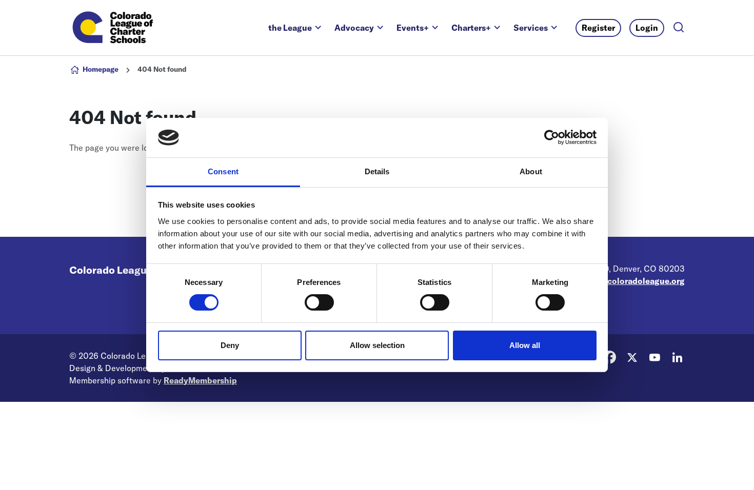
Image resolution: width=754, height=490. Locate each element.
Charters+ (471, 28)
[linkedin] (677, 357)
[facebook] (609, 357)
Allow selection (377, 345)
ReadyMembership (200, 380)
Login (647, 28)
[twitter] (632, 357)
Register (598, 28)
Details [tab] (377, 171)
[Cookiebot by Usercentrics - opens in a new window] (552, 137)
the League (290, 28)
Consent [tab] (223, 171)
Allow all (524, 345)
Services (530, 28)
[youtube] (654, 357)
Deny (230, 345)
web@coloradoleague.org (634, 281)
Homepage (100, 69)
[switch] (319, 302)
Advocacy (354, 28)
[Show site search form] (678, 28)
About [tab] (531, 171)
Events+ (412, 28)
